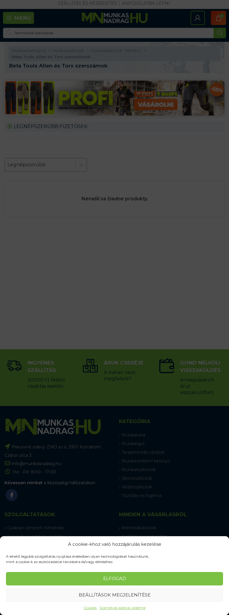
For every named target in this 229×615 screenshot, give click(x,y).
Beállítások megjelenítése (115, 595)
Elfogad (114, 578)
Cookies (90, 607)
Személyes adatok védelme (123, 607)
